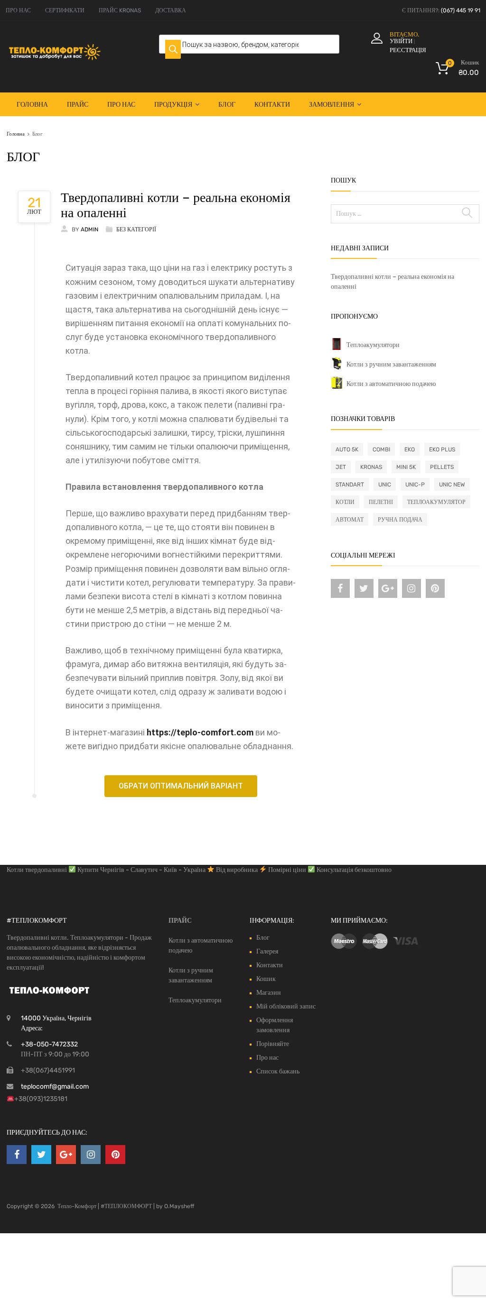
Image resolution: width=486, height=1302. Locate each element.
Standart (350, 484)
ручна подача (400, 519)
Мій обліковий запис (286, 1006)
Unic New (452, 484)
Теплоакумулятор (436, 502)
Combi (381, 449)
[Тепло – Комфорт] (54, 58)
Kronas (371, 467)
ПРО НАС (18, 10)
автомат (350, 519)
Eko (409, 449)
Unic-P (415, 484)
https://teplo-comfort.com (200, 732)
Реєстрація (408, 50)
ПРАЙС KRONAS (120, 10)
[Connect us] (340, 588)
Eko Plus (442, 449)
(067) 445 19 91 (460, 10)
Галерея (267, 951)
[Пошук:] (405, 214)
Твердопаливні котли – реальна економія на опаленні (175, 205)
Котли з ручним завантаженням (391, 364)
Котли (345, 502)
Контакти (272, 105)
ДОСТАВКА (170, 10)
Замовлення (331, 105)
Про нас (121, 105)
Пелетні (381, 502)
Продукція (173, 105)
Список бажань (277, 1071)
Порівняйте (272, 1044)
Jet (341, 467)
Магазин (268, 993)
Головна (32, 105)
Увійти (401, 41)
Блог (226, 105)
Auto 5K (347, 449)
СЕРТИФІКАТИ (64, 10)
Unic (384, 484)
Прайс (77, 105)
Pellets (442, 467)
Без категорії (136, 229)
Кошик (266, 979)
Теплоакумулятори (373, 345)
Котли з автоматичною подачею (391, 384)
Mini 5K (406, 467)
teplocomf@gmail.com (55, 1086)
